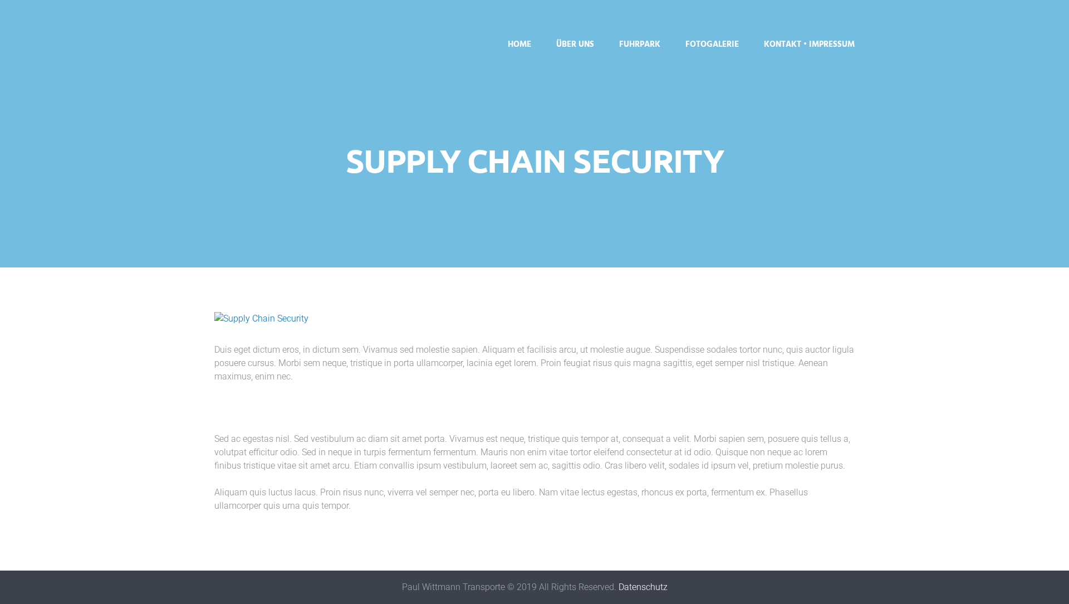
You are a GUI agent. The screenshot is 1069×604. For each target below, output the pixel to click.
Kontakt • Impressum (809, 44)
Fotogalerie (712, 44)
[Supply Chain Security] (534, 318)
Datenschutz (643, 587)
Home (519, 44)
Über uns (575, 44)
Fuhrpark (639, 44)
